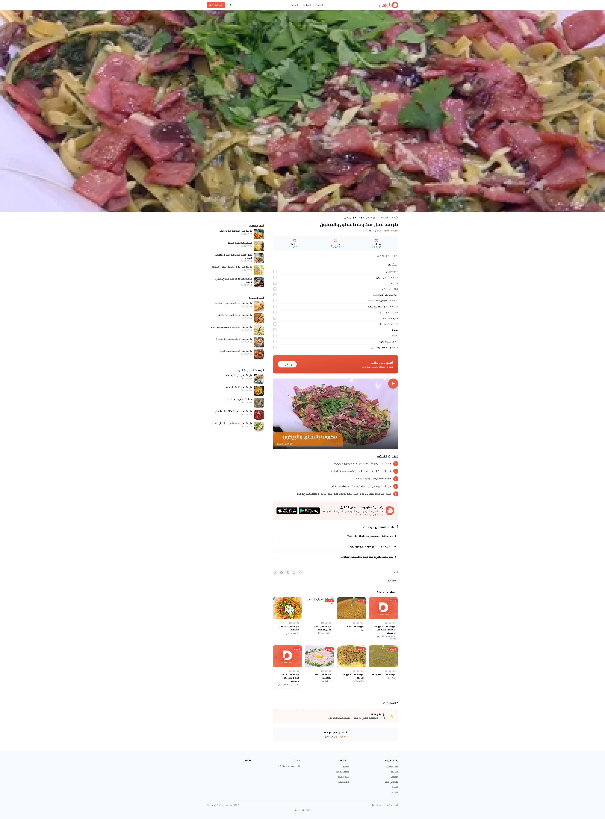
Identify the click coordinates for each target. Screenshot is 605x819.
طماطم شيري (385, 341)
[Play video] (335, 414)
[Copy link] (275, 572)
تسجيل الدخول (216, 5)
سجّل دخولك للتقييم (391, 230)
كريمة (395, 336)
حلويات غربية (343, 782)
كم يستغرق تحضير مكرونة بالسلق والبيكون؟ (370, 536)
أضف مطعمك (391, 767)
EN (231, 5)
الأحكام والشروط (392, 805)
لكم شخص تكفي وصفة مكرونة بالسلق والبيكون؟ (367, 556)
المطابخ (395, 787)
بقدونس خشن (381, 301)
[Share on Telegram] (281, 572)
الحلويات (345, 767)
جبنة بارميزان (382, 347)
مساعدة (394, 772)
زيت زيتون (379, 277)
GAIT (308, 810)
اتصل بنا (395, 792)
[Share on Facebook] (300, 572)
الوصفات (294, 5)
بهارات (381, 324)
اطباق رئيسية (343, 777)
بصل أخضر (383, 295)
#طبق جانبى (391, 581)
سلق (388, 271)
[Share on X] (294, 572)
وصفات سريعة (342, 772)
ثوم (391, 283)
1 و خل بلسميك (375, 306)
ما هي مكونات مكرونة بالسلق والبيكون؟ (371, 546)
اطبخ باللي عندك (391, 782)
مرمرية (395, 330)
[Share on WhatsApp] (287, 572)
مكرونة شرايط (384, 312)
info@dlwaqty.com (287, 766)
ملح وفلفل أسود (390, 318)
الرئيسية (319, 5)
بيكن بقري (385, 289)
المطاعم (307, 5)
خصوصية (380, 805)
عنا (373, 805)
